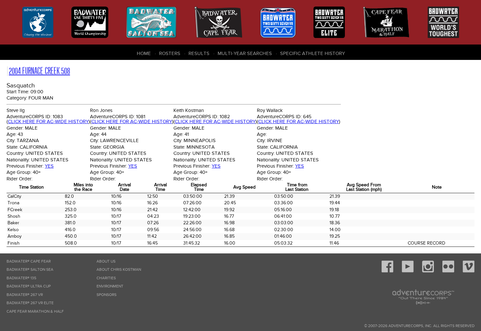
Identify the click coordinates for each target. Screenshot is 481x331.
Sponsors (106, 295)
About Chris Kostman (119, 269)
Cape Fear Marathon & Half (35, 311)
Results (198, 53)
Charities (106, 278)
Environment (110, 286)
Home (144, 53)
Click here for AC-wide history (48, 121)
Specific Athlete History (312, 53)
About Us (106, 261)
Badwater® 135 (21, 278)
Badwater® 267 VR (25, 295)
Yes (49, 166)
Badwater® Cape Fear (29, 261)
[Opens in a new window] (387, 271)
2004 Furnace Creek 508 (39, 70)
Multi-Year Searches (245, 53)
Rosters (169, 53)
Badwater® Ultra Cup (29, 286)
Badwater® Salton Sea (30, 269)
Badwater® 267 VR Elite (30, 303)
